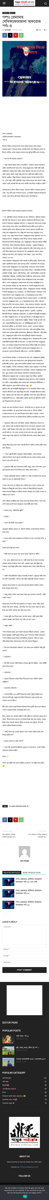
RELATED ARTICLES (12, 873)
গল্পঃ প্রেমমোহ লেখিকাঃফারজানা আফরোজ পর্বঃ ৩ (19, 806)
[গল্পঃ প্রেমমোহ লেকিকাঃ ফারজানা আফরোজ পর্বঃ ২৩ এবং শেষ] (8, 882)
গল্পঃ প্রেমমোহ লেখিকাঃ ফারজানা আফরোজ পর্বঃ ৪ (37, 835)
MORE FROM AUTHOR (31, 873)
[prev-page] (3, 913)
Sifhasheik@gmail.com (29, 1167)
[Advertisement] (24, 115)
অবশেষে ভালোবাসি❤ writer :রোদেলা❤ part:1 (31, 1059)
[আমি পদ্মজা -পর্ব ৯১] (8, 1039)
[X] (10, 35)
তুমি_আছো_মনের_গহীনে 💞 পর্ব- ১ (27, 1048)
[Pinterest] (15, 35)
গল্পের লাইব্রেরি (8, 30)
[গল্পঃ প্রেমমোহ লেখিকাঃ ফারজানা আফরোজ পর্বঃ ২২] (8, 893)
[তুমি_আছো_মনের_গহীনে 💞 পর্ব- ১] (8, 1050)
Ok (25, 1196)
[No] (46, 1192)
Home (4, 9)
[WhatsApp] (21, 35)
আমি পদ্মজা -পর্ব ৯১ (22, 1036)
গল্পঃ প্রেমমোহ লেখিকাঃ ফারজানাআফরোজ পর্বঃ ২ (9, 835)
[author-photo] (24, 858)
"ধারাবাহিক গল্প (12, 9)
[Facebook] (4, 35)
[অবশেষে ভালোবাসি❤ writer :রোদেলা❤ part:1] (8, 1062)
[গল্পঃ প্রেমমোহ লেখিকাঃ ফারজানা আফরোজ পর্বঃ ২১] (8, 905)
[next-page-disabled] (7, 913)
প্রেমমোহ (20, 9)
